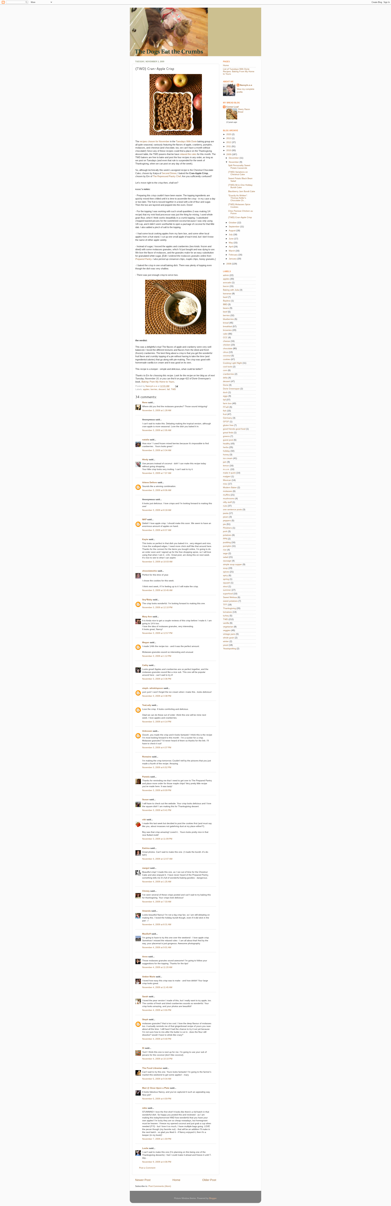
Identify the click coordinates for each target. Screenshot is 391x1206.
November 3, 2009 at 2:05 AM (156, 430)
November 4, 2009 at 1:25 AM (156, 882)
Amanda (146, 911)
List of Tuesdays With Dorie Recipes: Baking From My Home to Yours (238, 71)
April (231, 246)
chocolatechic (149, 571)
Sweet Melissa (230, 597)
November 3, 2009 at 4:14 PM (156, 722)
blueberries (228, 319)
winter (226, 641)
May (231, 243)
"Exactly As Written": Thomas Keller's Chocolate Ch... (238, 198)
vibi (144, 819)
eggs (225, 396)
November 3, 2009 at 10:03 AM (157, 562)
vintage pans (229, 634)
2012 (229, 142)
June (231, 239)
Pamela (146, 777)
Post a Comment (147, 1168)
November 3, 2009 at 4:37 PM (156, 747)
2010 (229, 150)
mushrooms (228, 498)
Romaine (146, 757)
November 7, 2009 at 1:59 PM (156, 1139)
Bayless (226, 301)
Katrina (146, 848)
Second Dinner (169, 173)
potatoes (227, 535)
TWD (173, 389)
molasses (227, 491)
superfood (228, 594)
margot (146, 868)
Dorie (225, 385)
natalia (145, 440)
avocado (227, 282)
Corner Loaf (232, 107)
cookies (226, 359)
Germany (227, 418)
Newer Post (142, 1180)
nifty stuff (227, 502)
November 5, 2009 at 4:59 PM (156, 1099)
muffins (226, 495)
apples (146, 389)
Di (143, 1048)
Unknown (147, 731)
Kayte (145, 539)
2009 (229, 154)
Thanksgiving (229, 608)
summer (227, 590)
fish (224, 411)
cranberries (228, 374)
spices (226, 572)
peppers (227, 520)
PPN (225, 539)
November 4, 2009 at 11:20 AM (157, 967)
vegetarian (228, 627)
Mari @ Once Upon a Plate (155, 1088)
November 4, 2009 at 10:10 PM (157, 1059)
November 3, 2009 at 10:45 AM (157, 590)
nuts (225, 506)
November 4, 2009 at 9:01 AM (156, 947)
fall (168, 389)
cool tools (227, 367)
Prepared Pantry (143, 259)
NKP (144, 519)
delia (225, 378)
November (234, 162)
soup (225, 568)
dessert (162, 389)
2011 (229, 146)
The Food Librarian (152, 1068)
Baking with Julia (231, 290)
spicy (225, 575)
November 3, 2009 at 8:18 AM (156, 510)
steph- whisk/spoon (152, 688)
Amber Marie (148, 977)
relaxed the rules (188, 154)
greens (226, 436)
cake (225, 334)
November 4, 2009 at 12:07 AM (157, 859)
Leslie (145, 1148)
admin (226, 275)
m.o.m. (226, 469)
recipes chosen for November (154, 141)
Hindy (145, 459)
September (234, 226)
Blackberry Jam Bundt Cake (241, 191)
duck (225, 392)
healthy (226, 443)
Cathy (145, 665)
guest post (228, 440)
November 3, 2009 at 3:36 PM (156, 679)
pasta (225, 513)
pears (225, 517)
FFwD (226, 407)
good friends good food (234, 429)
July (231, 234)
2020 (229, 134)
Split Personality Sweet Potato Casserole (239, 166)
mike (144, 1108)
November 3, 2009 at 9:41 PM (156, 810)
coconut (227, 356)
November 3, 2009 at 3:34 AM (156, 450)
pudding (227, 542)
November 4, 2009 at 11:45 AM (157, 987)
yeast (225, 645)
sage (225, 553)
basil (225, 297)
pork (225, 531)
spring (226, 579)
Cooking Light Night (232, 363)
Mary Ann (147, 616)
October (233, 222)
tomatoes (227, 612)
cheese (226, 341)
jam (225, 462)
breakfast (227, 326)
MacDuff (146, 934)
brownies (227, 330)
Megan (145, 642)
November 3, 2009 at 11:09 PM (157, 839)
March (232, 251)
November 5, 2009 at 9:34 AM (156, 1079)
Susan (145, 799)
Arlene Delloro (149, 482)
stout (225, 586)
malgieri (227, 476)
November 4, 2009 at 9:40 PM (156, 1039)
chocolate (227, 348)
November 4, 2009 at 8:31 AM (156, 924)
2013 (229, 138)
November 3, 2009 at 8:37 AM (156, 530)
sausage (227, 561)
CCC (225, 337)
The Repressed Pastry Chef (167, 176)
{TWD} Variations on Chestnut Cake (238, 173)
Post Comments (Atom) (159, 1186)
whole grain (228, 638)
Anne (145, 956)
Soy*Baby (147, 599)
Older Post (209, 1180)
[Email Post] (176, 386)
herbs (225, 447)
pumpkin (227, 546)
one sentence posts (232, 509)
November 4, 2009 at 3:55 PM (156, 1010)
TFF (225, 605)
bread (226, 323)
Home (176, 1180)
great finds (228, 432)
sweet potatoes (230, 601)
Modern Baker (230, 487)
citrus (225, 352)
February (233, 255)
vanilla (226, 623)
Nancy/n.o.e (246, 85)
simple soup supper (232, 564)
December (234, 158)
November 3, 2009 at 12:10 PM (157, 607)
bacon (226, 286)
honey (226, 454)
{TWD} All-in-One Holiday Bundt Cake (240, 186)
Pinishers (227, 528)
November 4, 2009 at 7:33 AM (156, 902)
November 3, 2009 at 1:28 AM (156, 410)
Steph (145, 1019)
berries (154, 389)
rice (225, 550)
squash (226, 583)
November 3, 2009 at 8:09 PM (156, 790)
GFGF (226, 421)
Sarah (145, 996)
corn (225, 370)
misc (225, 484)
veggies (226, 630)
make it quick (229, 473)
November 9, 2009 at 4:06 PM (156, 1162)
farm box (227, 403)
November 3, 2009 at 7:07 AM (156, 473)
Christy (146, 891)
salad (225, 557)
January (233, 259)
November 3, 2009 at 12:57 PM (157, 633)
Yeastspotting (229, 648)
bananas (227, 293)
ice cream (227, 458)
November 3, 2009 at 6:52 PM (156, 767)
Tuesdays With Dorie (186, 141)
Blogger (212, 1198)
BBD (225, 304)
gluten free (228, 425)
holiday (226, 451)
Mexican (227, 480)
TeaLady (146, 705)
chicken (226, 345)
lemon (226, 466)
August (232, 230)
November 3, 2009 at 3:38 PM (156, 696)
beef (225, 312)
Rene (145, 402)
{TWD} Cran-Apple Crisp (240, 217)
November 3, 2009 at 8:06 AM (156, 490)
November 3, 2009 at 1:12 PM (156, 656)
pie (224, 524)
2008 (229, 264)
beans (226, 308)
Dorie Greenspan (231, 389)
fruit (225, 414)
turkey (226, 616)
